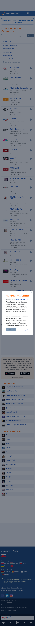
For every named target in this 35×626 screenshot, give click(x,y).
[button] (31, 292)
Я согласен (11, 330)
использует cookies (22, 299)
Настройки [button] (26, 330)
